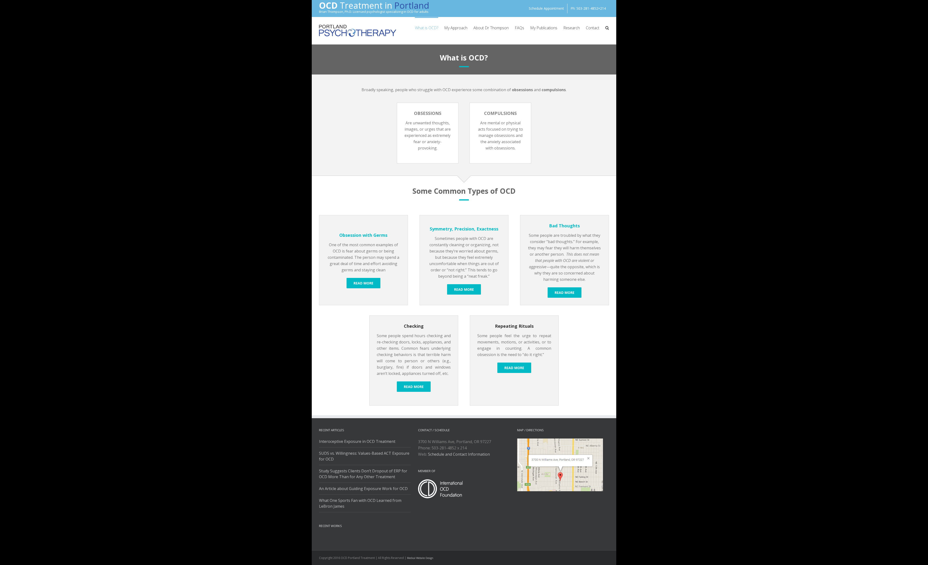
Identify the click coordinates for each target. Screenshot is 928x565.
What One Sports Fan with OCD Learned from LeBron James (360, 503)
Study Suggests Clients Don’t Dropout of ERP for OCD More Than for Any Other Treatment (363, 473)
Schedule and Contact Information (459, 454)
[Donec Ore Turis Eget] (319, 538)
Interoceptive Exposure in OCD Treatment (357, 441)
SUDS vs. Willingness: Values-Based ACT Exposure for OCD (364, 456)
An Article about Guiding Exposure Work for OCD (363, 488)
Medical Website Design (420, 558)
